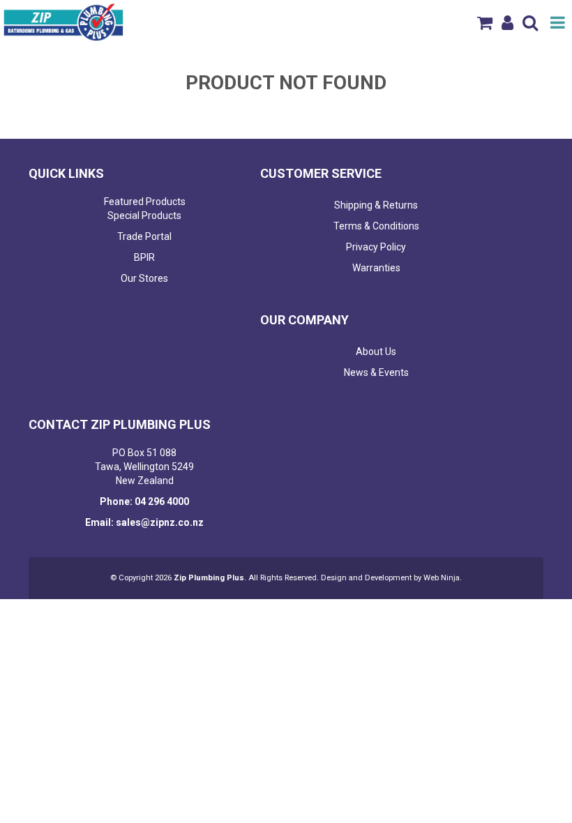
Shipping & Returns (376, 205)
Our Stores (144, 278)
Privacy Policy (376, 246)
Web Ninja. (442, 577)
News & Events (376, 372)
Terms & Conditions (376, 226)
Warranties (376, 267)
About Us (376, 351)
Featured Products (145, 201)
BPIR (144, 257)
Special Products (144, 215)
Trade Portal (144, 236)
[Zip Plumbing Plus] (63, 21)
